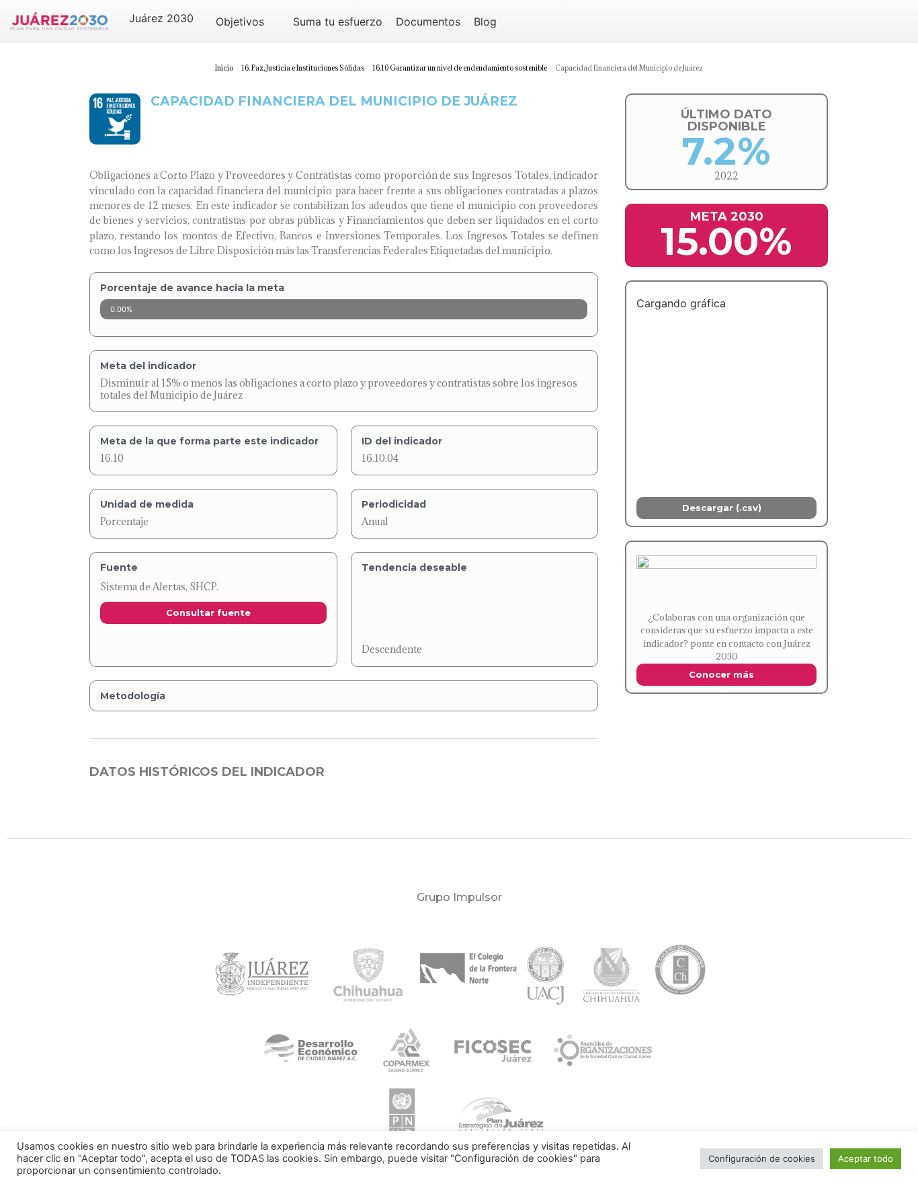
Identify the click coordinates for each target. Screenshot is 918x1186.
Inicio (224, 68)
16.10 (112, 458)
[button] (169, 18)
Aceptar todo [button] (865, 1158)
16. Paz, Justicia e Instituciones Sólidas (302, 68)
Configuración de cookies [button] (761, 1158)
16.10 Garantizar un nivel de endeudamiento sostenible (459, 68)
